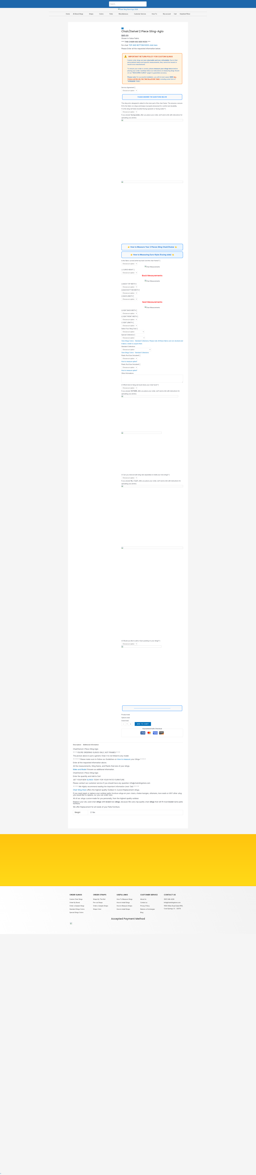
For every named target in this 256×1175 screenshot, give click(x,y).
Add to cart (143, 724)
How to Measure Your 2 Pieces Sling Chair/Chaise (152, 247)
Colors (101, 14)
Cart (175, 14)
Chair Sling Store (79, 790)
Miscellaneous (123, 14)
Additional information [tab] (91, 745)
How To (154, 14)
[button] (0, 1173)
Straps (91, 14)
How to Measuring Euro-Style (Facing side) (152, 255)
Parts (111, 14)
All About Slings (78, 14)
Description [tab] (77, 745)
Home (68, 14)
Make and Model (79, 769)
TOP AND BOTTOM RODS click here (143, 45)
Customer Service (140, 14)
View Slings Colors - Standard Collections (135, 352)
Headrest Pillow (185, 14)
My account (167, 14)
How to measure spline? (129, 361)
